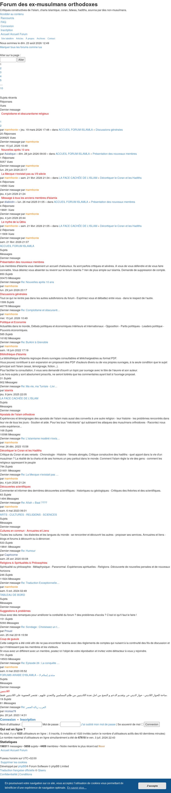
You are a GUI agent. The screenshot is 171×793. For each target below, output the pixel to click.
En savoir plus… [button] (77, 787)
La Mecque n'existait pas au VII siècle (23, 174)
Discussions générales (109, 129)
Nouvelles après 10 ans (15, 150)
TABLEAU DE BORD (12, 595)
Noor (102, 746)
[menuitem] (3, 22)
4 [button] (1, 76)
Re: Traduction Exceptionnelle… (40, 583)
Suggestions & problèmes (15, 611)
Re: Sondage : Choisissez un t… (40, 627)
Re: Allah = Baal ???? (34, 502)
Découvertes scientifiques (15, 486)
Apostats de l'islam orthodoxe (17, 414)
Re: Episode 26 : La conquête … (40, 663)
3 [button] (1, 72)
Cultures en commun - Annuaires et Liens (24, 531)
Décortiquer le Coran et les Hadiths (121, 178)
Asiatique (10, 154)
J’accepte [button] (152, 785)
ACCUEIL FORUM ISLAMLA (76, 129)
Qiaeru (42, 770)
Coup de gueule (9, 639)
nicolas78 (10, 711)
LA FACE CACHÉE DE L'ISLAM (78, 178)
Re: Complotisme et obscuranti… (40, 310)
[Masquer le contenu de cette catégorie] (170, 257)
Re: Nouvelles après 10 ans (37, 282)
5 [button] (1, 80)
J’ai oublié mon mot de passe (98, 724)
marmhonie (11, 129)
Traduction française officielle (17, 770)
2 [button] (1, 68)
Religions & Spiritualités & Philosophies (23, 563)
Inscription (28, 719)
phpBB (22, 766)
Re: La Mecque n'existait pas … (39, 474)
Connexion (8, 719)
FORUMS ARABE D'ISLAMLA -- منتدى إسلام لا (27, 675)
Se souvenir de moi (129, 724)
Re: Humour (28, 551)
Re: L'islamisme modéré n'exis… (40, 438)
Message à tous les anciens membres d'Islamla (29, 198)
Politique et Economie (13, 322)
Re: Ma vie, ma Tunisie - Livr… (39, 386)
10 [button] (1, 88)
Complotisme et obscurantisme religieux (25, 113)
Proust (8, 631)
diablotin (10, 202)
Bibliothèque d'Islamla (13, 354)
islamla (9, 390)
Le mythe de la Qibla (13, 222)
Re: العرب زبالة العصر (33, 707)
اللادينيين (5, 691)
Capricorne (11, 555)
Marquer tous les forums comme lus (21, 47)
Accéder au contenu (12, 14)
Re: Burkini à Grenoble (34, 342)
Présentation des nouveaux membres (115, 154)
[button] (0, 51)
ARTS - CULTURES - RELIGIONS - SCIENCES (28, 514)
